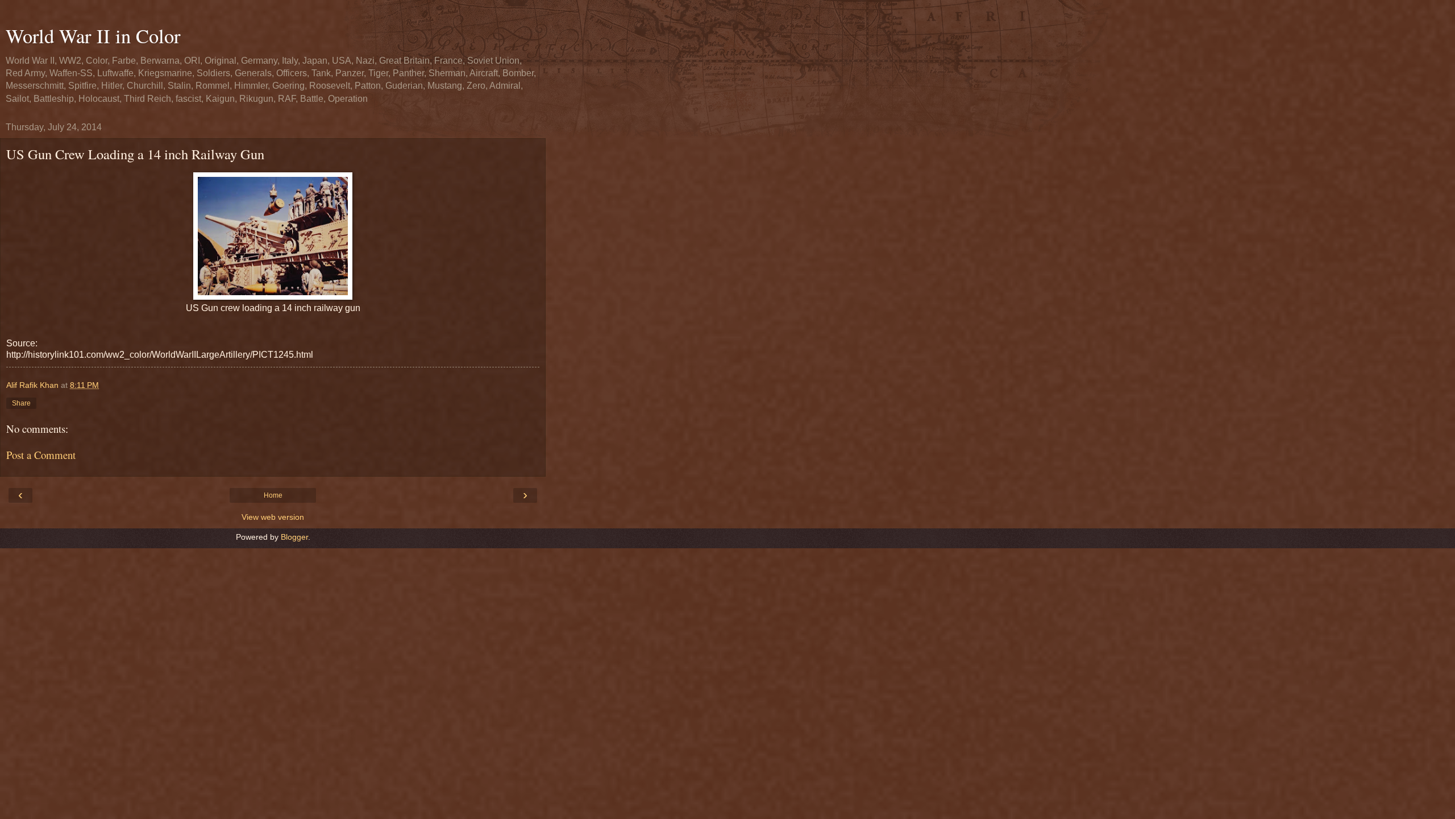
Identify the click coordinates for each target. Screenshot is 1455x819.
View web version (273, 517)
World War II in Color (93, 36)
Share (21, 403)
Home (273, 495)
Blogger (294, 536)
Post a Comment (41, 455)
